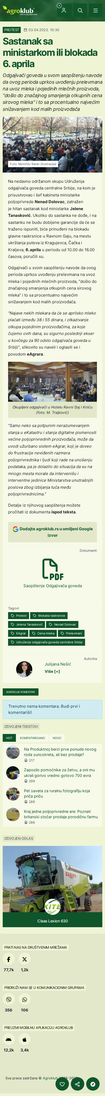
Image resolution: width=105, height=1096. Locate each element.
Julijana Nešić (58, 664)
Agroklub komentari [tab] (20, 692)
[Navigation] (95, 10)
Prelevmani (73, 633)
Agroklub (50, 1078)
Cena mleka (45, 633)
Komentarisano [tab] (32, 738)
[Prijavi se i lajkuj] (62, 1084)
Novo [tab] (57, 738)
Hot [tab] (9, 738)
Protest (21, 616)
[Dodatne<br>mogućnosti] (93, 1084)
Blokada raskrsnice (51, 616)
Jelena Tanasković (29, 624)
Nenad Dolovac (64, 624)
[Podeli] (77, 1084)
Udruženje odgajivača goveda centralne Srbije (49, 642)
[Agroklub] (20, 10)
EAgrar (20, 633)
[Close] (80, 10)
